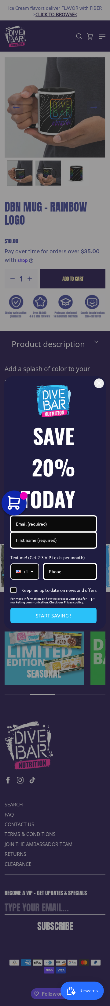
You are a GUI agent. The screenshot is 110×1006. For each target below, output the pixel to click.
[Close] (99, 383)
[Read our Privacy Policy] (93, 599)
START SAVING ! (53, 615)
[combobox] (24, 571)
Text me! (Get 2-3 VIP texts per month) (47, 557)
